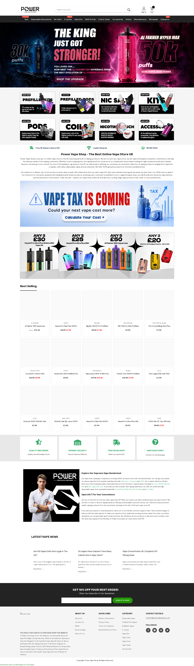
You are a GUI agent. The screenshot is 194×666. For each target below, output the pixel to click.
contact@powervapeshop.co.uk (158, 618)
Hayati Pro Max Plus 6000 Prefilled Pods (97, 421)
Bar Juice (65, 418)
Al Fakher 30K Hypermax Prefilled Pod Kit (35, 326)
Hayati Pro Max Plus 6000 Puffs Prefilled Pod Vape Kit (66, 326)
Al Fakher (35, 323)
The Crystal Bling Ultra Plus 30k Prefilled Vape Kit (159, 326)
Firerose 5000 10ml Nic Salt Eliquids (35, 421)
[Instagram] (154, 630)
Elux (159, 371)
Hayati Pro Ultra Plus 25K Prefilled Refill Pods (128, 421)
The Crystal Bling (159, 323)
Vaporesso (97, 371)
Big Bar (97, 323)
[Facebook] (148, 630)
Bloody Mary (137, 489)
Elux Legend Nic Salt (95, 487)
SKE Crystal (128, 323)
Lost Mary (150, 489)
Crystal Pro (35, 371)
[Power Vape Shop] (37, 103)
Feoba (128, 371)
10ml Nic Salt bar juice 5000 (66, 421)
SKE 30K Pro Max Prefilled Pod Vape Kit (128, 326)
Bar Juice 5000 (157, 484)
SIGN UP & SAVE (123, 600)
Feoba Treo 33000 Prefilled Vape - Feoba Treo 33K (128, 374)
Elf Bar (126, 489)
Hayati (66, 323)
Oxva (159, 418)
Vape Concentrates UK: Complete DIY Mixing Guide (140, 553)
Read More (39, 569)
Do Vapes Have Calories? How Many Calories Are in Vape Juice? (94, 553)
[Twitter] (167, 630)
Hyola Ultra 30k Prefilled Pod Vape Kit (65, 374)
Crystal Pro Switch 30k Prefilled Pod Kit (34, 374)
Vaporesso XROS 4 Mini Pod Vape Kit (97, 374)
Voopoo (133, 481)
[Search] (93, 9)
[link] (116, 129)
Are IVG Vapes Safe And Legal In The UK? (50, 553)
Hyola (66, 371)
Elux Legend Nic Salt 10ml (159, 374)
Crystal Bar (119, 489)
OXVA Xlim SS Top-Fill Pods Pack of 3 (159, 421)
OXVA (142, 481)
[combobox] (90, 9)
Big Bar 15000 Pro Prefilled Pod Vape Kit (97, 326)
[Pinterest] (161, 630)
